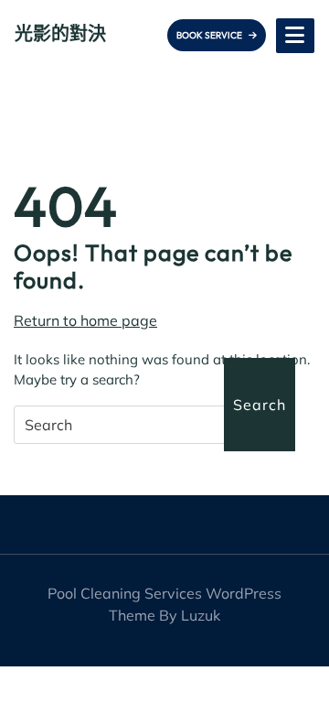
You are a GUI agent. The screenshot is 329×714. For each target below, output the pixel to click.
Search (259, 404)
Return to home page (85, 320)
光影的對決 (60, 33)
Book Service (210, 35)
